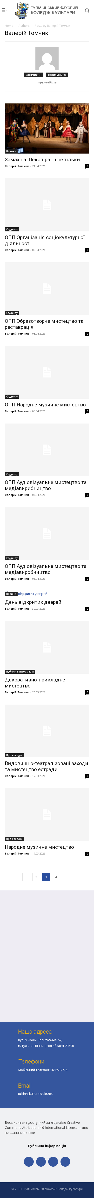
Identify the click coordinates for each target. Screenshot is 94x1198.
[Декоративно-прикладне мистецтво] (47, 647)
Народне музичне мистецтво (39, 847)
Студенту (12, 229)
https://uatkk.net (47, 82)
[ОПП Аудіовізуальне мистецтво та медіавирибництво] (47, 450)
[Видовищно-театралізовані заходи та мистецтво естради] (47, 731)
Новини (11, 151)
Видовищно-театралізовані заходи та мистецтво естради (46, 766)
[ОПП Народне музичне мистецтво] (47, 372)
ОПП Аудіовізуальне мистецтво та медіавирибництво (46, 485)
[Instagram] (53, 1162)
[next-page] (66, 877)
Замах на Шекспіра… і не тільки (42, 159)
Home (9, 26)
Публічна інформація (20, 671)
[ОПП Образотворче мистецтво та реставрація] (47, 288)
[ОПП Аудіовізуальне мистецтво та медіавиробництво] (47, 533)
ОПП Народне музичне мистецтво (45, 405)
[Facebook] (29, 1162)
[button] (84, 10)
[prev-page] (26, 877)
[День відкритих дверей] (47, 593)
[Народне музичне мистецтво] (47, 814)
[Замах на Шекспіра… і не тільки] (47, 128)
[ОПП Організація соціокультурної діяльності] (47, 204)
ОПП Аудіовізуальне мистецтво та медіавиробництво (46, 569)
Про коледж (14, 755)
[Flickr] (41, 1162)
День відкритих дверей (33, 602)
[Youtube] (65, 1162)
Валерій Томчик (17, 166)
